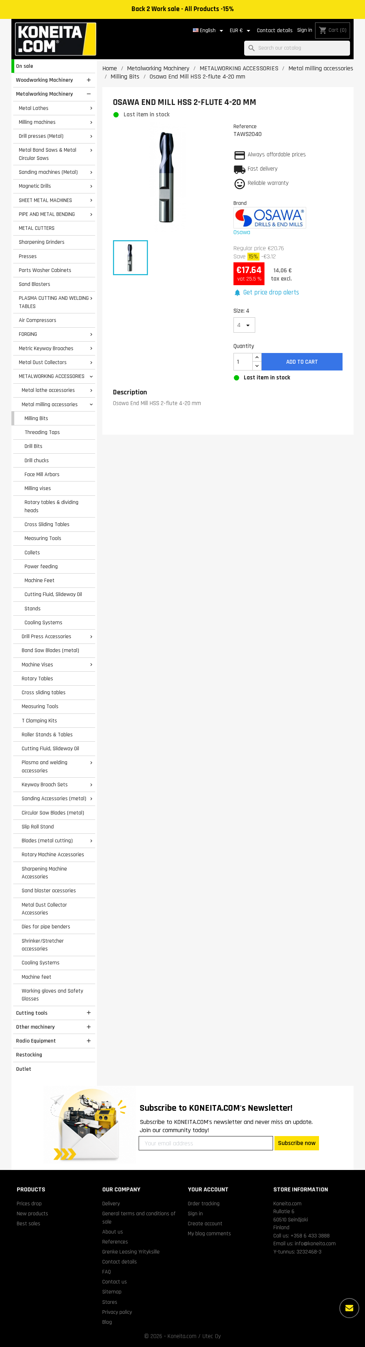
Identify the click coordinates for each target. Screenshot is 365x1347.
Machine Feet (40, 580)
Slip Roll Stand (38, 826)
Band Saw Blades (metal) (50, 650)
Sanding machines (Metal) (48, 172)
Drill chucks (37, 460)
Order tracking (204, 1203)
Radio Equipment (36, 1040)
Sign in (304, 30)
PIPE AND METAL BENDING (47, 214)
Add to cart (302, 362)
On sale (24, 66)
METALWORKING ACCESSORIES (51, 376)
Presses (28, 256)
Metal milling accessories (50, 404)
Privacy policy (117, 1312)
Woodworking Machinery (44, 80)
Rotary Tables (37, 678)
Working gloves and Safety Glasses (52, 995)
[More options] (349, 1308)
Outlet (23, 1069)
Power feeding (41, 566)
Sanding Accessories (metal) (54, 798)
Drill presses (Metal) (41, 136)
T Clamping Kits (39, 720)
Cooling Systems (43, 622)
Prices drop (29, 1203)
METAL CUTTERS (37, 228)
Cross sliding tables (44, 692)
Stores (109, 1302)
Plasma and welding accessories (44, 766)
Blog (107, 1322)
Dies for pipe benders (46, 926)
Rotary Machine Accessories (53, 854)
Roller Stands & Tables (47, 734)
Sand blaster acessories (49, 890)
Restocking (29, 1054)
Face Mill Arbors (42, 474)
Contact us (114, 1281)
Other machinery (35, 1026)
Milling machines (37, 122)
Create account (205, 1223)
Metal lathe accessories (48, 390)
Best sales (28, 1223)
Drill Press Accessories (46, 636)
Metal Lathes (33, 108)
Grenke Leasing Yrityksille (131, 1251)
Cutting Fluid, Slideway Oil (53, 594)
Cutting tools (31, 1012)
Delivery (111, 1203)
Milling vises (38, 488)
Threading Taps (42, 432)
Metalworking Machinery (44, 93)
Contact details (275, 30)
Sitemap (112, 1291)
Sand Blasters (34, 284)
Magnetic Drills (35, 186)
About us (112, 1231)
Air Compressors (37, 320)
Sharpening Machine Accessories (44, 873)
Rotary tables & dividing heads (51, 506)
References (115, 1241)
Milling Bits (36, 418)
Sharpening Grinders (42, 242)
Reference (245, 126)
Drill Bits (33, 446)
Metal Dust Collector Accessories (44, 909)
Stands (33, 608)
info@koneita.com (315, 1243)
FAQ (106, 1271)
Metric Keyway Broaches (46, 348)
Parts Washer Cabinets (45, 270)
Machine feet (36, 976)
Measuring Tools (43, 538)
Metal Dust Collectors (43, 362)
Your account (208, 1189)
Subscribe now (296, 1143)
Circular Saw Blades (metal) (53, 812)
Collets (32, 552)
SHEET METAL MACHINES (45, 200)
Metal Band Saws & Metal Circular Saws (47, 154)
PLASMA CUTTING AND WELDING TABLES (54, 302)
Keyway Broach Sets (45, 784)
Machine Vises (37, 664)
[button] (266, 293)
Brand (240, 203)
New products (32, 1213)
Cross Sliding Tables (47, 524)
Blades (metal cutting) (47, 840)
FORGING (28, 334)
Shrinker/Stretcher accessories (43, 945)
